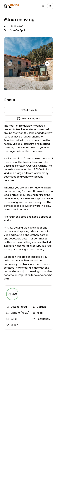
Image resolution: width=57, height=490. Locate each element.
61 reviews (17, 26)
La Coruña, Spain (16, 30)
